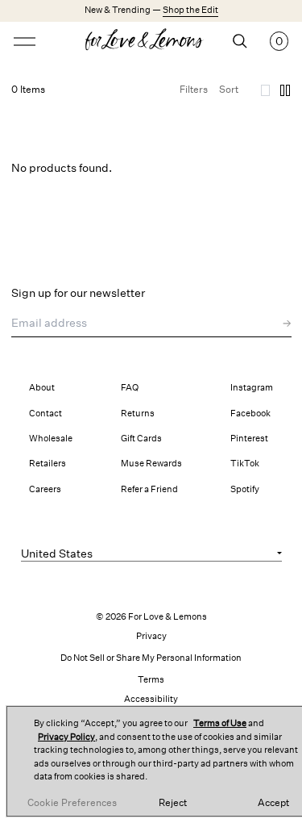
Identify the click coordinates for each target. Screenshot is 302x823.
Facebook (250, 413)
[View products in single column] (265, 90)
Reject (173, 802)
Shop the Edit (190, 10)
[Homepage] (151, 41)
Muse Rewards (151, 463)
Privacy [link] (151, 636)
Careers (45, 489)
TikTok (244, 463)
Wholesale (50, 438)
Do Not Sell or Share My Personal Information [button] (151, 658)
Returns (138, 413)
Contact (45, 413)
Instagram (251, 388)
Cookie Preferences (72, 802)
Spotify (244, 489)
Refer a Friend (149, 489)
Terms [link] (151, 680)
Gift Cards (141, 438)
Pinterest (249, 438)
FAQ (130, 388)
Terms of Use (219, 723)
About (42, 388)
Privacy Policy (66, 737)
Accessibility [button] (151, 699)
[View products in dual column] (285, 90)
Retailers (47, 463)
